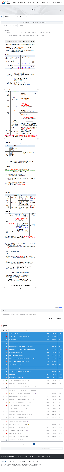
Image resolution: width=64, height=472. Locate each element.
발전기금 (26, 456)
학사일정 (59, 10)
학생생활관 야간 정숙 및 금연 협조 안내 (16, 352)
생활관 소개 (16, 3)
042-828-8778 (27, 464)
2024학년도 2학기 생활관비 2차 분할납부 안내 (18, 430)
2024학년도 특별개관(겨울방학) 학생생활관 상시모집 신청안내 (23, 393)
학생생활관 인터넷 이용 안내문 (15, 365)
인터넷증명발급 (33, 456)
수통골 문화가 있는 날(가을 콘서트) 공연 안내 (18, 421)
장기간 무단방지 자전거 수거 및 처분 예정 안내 (18, 408)
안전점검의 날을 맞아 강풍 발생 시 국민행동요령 (18, 424)
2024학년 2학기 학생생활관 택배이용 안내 (17, 383)
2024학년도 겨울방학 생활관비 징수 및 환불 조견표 (19, 380)
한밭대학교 (3, 456)
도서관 (39, 456)
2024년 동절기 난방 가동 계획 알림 (16, 411)
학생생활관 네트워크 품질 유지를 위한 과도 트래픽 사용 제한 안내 (22, 349)
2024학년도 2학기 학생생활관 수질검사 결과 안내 (18, 418)
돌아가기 (59, 318)
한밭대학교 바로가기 (56, 2)
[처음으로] (24, 444)
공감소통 (42, 3)
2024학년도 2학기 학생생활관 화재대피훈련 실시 (18, 427)
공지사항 (19, 16)
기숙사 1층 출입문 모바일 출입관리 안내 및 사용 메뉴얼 (20, 371)
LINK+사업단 (19, 456)
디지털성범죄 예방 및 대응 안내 (15, 433)
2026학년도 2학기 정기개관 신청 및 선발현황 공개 (19, 336)
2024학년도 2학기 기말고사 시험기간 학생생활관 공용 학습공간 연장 (22, 390)
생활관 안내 (22, 3)
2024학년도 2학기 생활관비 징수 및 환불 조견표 (18, 436)
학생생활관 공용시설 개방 (14, 374)
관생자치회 (36, 3)
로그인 (48, 2)
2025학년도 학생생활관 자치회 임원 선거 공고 (18, 396)
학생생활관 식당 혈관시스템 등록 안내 (16, 355)
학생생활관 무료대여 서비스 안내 (15, 377)
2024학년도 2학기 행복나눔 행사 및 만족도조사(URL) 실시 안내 (21, 399)
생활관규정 (12, 461)
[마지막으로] (40, 444)
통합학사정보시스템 (11, 456)
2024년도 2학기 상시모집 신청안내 (16, 440)
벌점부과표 (28, 461)
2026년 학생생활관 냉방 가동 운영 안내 (16, 343)
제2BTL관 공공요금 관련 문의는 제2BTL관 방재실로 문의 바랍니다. (22, 358)
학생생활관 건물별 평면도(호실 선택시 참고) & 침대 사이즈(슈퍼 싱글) (22, 368)
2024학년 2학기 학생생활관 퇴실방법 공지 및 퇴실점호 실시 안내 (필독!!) (23, 387)
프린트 (50, 318)
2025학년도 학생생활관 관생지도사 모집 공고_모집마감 (21, 402)
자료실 (17, 461)
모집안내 (29, 3)
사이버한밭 (49, 456)
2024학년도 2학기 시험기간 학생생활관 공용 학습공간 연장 (20, 414)
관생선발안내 (35, 461)
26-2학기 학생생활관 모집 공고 (15, 339)
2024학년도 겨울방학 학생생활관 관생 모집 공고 (18, 405)
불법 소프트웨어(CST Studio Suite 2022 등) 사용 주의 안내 (21, 346)
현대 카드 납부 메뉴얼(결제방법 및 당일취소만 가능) (19, 361)
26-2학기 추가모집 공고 (13, 333)
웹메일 (43, 456)
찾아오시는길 (22, 461)
